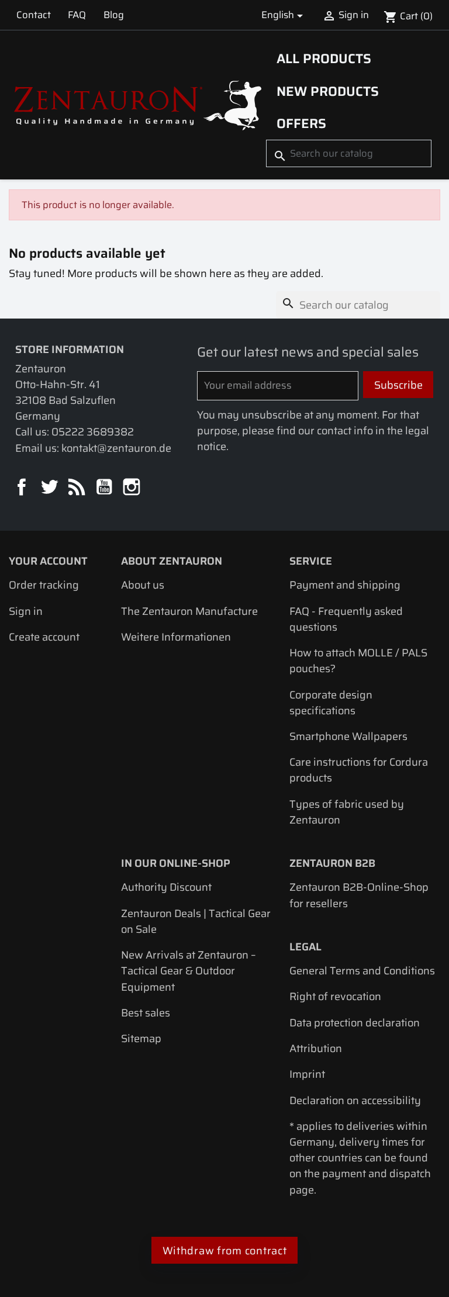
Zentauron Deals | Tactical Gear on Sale (196, 921)
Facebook (22, 487)
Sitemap (141, 1038)
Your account (48, 560)
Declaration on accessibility (355, 1100)
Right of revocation (335, 996)
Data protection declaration (354, 1022)
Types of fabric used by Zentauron (346, 812)
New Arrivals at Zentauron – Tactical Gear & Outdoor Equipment (188, 970)
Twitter (50, 487)
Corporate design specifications (330, 702)
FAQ (77, 14)
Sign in (26, 611)
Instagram (132, 487)
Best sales (145, 1012)
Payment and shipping (344, 584)
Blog (113, 14)
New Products (328, 91)
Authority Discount (166, 886)
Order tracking (44, 584)
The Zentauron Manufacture (189, 611)
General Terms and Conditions (362, 970)
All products (324, 58)
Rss (77, 487)
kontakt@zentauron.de (116, 448)
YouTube (105, 487)
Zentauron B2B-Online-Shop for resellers (359, 894)
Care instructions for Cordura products (358, 769)
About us (142, 584)
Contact (33, 14)
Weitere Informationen (176, 636)
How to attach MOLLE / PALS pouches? (358, 660)
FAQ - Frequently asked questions (346, 619)
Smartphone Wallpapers (348, 736)
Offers (301, 123)
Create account (44, 636)
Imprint (307, 1074)
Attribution (315, 1048)
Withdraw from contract (225, 1250)
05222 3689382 (92, 431)
